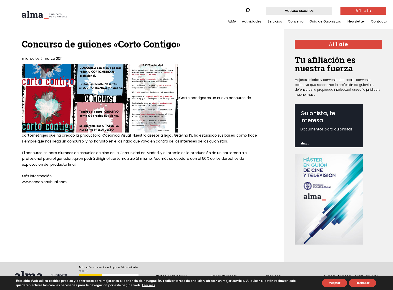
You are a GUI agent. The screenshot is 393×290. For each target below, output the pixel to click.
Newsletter (356, 21)
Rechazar (362, 283)
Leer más (148, 285)
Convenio (296, 21)
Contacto (379, 21)
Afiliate (363, 10)
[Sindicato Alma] (44, 15)
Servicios (275, 21)
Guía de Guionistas (325, 21)
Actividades (252, 21)
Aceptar (334, 283)
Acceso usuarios (299, 10)
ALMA (232, 21)
